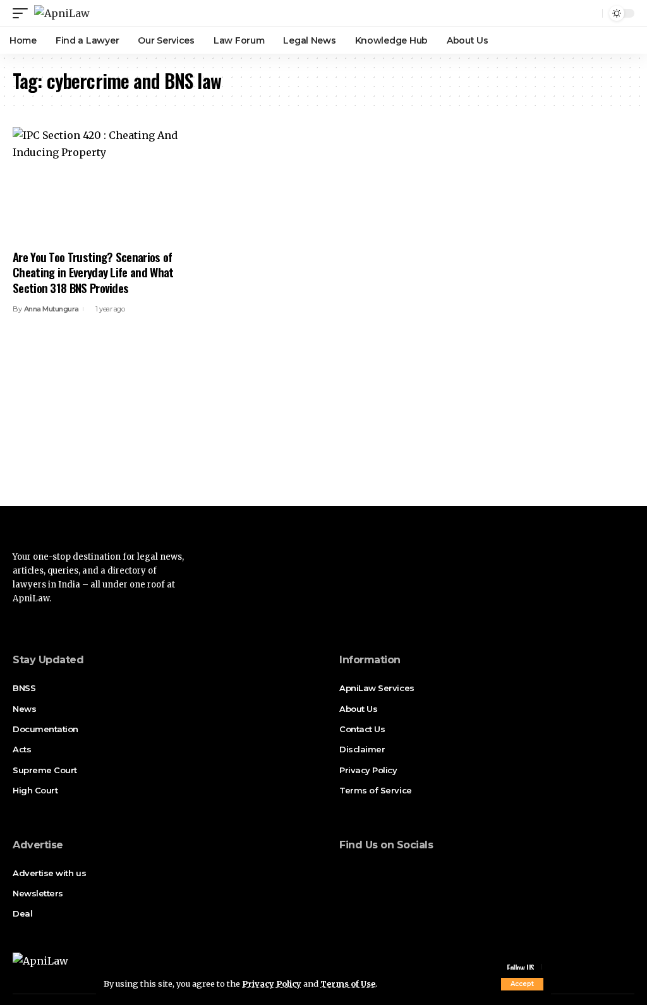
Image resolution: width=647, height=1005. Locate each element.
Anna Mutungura (51, 308)
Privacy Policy (271, 983)
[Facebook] (345, 871)
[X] (362, 871)
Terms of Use (347, 983)
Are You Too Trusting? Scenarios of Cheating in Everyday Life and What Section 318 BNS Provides (93, 272)
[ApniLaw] (62, 13)
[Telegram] (415, 871)
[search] (591, 13)
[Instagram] (398, 871)
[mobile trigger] (23, 13)
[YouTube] (380, 871)
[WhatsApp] (433, 871)
